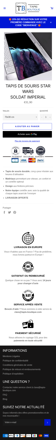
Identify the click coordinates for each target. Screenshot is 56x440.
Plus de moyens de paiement (27, 141)
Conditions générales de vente (17, 365)
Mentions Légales (11, 356)
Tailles (6, 111)
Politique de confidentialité (15, 360)
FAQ (5, 395)
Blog (5, 399)
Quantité (44, 111)
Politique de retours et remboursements (22, 369)
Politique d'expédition (13, 374)
